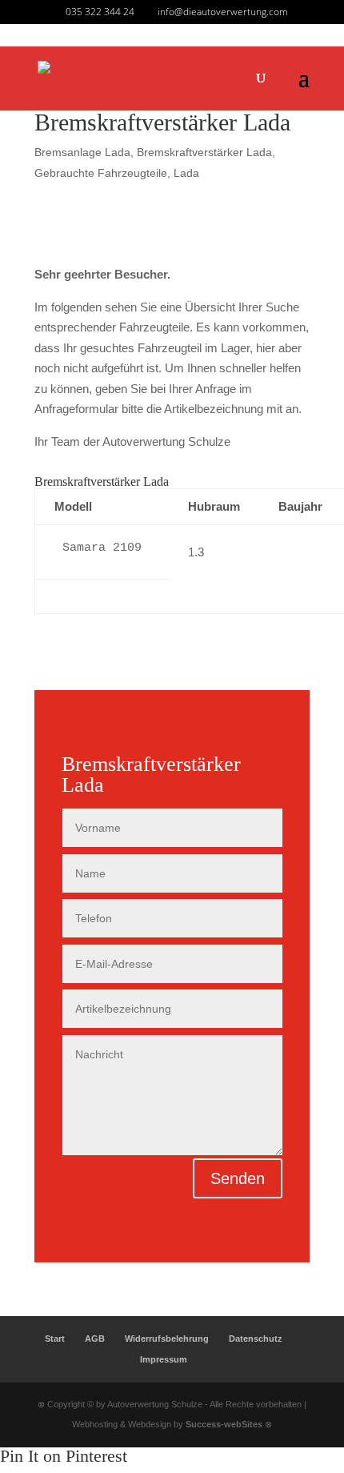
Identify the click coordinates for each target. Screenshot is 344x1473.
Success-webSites (224, 1424)
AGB (95, 1338)
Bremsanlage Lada (82, 152)
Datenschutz (255, 1338)
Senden (237, 1178)
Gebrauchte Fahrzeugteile (100, 173)
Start (55, 1338)
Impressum (163, 1359)
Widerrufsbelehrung (167, 1338)
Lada (186, 173)
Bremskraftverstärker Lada (204, 152)
